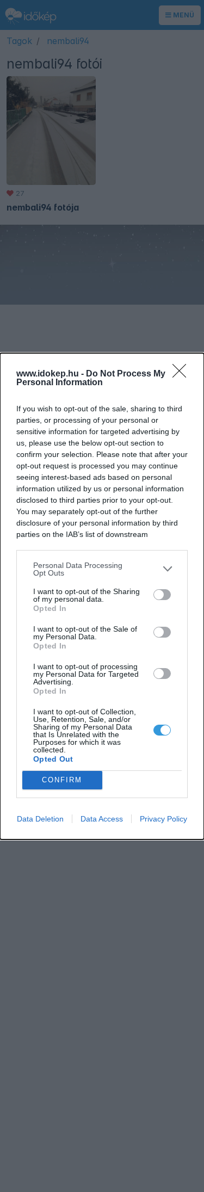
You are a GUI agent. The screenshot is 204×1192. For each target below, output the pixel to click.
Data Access (102, 818)
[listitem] (102, 569)
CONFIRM (62, 780)
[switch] (162, 594)
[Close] (182, 374)
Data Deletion (40, 818)
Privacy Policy (163, 818)
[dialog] (102, 596)
